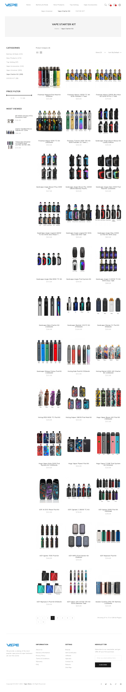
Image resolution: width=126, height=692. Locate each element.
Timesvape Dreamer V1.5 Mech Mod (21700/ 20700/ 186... (23, 143)
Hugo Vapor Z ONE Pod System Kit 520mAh (108, 464)
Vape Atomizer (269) (14, 70)
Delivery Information (43, 653)
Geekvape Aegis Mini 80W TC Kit (49, 279)
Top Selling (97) (12, 62)
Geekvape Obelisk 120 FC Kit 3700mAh (78, 326)
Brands (67, 650)
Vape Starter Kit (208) (14, 74)
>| (43, 622)
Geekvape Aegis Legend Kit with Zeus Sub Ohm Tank (78, 234)
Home (56, 29)
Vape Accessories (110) (15, 66)
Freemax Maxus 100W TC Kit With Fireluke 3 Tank (78, 95)
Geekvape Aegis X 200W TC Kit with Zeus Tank (108, 280)
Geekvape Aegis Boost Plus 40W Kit (49, 188)
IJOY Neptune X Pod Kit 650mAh (49, 602)
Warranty (39, 661)
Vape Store (28, 684)
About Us (39, 650)
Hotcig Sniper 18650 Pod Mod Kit (79, 417)
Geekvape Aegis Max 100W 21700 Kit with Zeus (108, 234)
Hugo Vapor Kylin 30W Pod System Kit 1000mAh (49, 464)
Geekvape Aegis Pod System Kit (78, 279)
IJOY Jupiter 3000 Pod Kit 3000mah (108, 510)
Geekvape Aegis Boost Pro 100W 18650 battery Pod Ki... (79, 188)
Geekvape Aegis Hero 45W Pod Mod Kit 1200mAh (108, 188)
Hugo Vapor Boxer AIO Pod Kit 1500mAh (108, 418)
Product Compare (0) (43, 48)
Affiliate (68, 656)
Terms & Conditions (43, 659)
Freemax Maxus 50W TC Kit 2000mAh (49, 141)
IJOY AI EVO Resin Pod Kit (49, 510)
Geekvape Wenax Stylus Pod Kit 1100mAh (49, 372)
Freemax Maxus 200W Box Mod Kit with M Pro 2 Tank (108, 95)
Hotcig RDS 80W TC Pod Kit (49, 417)
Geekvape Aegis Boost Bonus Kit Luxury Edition (108, 141)
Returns (68, 664)
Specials (68, 659)
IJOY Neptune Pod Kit (108, 556)
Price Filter (13, 91)
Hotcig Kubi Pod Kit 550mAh (79, 371)
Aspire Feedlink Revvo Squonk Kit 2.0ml (23, 129)
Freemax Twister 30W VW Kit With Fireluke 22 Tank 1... (78, 141)
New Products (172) (13, 58)
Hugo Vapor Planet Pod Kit (78, 463)
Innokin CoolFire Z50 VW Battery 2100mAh (108, 602)
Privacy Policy (40, 656)
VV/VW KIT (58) (12, 78)
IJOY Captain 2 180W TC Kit (78, 510)
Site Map (68, 667)
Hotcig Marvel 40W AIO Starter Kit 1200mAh (108, 372)
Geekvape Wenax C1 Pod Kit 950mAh (108, 326)
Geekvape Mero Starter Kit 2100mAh (49, 326)
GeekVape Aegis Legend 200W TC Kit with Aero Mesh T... (49, 234)
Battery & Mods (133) (14, 54)
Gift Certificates (70, 653)
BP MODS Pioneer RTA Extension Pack (24, 116)
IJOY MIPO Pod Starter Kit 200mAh (79, 556)
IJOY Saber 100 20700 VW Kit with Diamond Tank (78, 602)
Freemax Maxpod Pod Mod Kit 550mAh (49, 95)
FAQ (37, 664)
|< (37, 618)
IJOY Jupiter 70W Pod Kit (49, 556)
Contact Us (69, 661)
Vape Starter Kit (67, 29)
